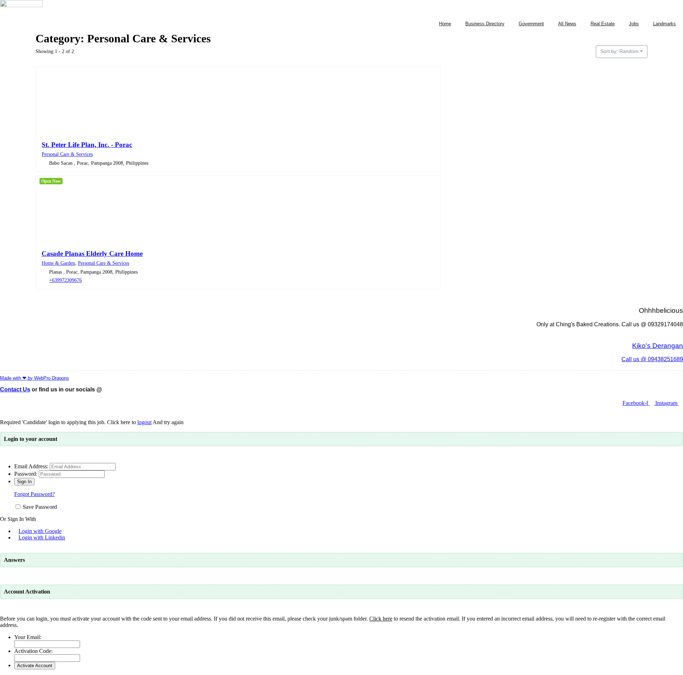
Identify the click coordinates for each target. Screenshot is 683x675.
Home (445, 23)
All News (567, 23)
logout (144, 422)
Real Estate (603, 23)
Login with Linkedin (41, 537)
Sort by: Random (619, 51)
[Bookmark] (41, 131)
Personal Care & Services (67, 154)
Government (531, 23)
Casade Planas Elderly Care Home (92, 253)
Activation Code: (33, 651)
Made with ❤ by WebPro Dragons (34, 378)
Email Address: (31, 466)
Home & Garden (58, 263)
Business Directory (484, 23)
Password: (25, 474)
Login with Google (40, 531)
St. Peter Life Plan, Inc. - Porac (87, 144)
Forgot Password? (34, 494)
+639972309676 (65, 280)
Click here (380, 619)
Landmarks (664, 23)
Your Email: (27, 637)
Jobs (634, 23)
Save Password (40, 507)
